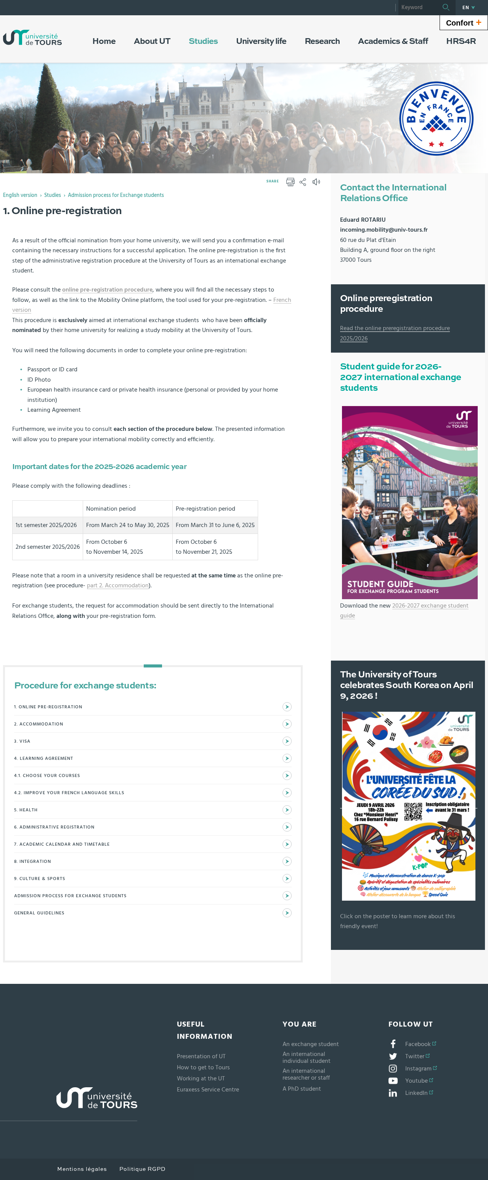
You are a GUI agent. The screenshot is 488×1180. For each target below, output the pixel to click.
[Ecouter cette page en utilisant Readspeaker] (317, 184)
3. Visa (22, 741)
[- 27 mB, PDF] (410, 501)
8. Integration (32, 861)
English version (20, 195)
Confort (464, 22)
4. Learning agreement (43, 758)
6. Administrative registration (54, 827)
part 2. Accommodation (118, 585)
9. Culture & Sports (39, 878)
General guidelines (39, 913)
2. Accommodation (38, 724)
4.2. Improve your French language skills (69, 792)
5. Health (26, 810)
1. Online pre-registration (48, 706)
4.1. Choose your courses (47, 775)
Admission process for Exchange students (116, 195)
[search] (417, 7)
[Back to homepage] (32, 37)
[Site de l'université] (68, 1104)
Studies (52, 195)
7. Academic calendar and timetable (62, 844)
